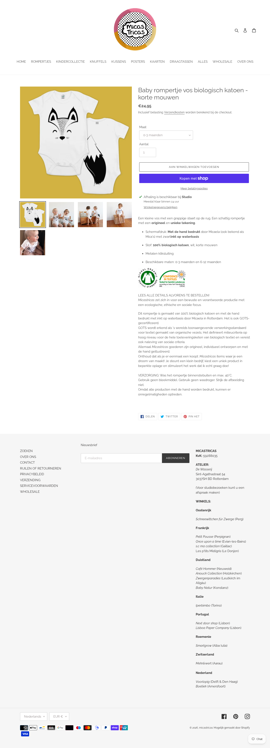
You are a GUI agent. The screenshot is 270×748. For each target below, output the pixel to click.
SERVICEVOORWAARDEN (39, 486)
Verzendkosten (174, 112)
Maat (142, 127)
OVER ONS (28, 457)
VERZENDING (30, 480)
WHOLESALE (30, 492)
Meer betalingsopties (194, 188)
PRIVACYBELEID (32, 474)
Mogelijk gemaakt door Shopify (232, 727)
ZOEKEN (26, 451)
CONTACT (27, 462)
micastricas (206, 727)
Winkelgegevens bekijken (160, 207)
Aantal (143, 144)
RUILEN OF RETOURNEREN (40, 468)
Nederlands (32, 716)
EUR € (58, 716)
